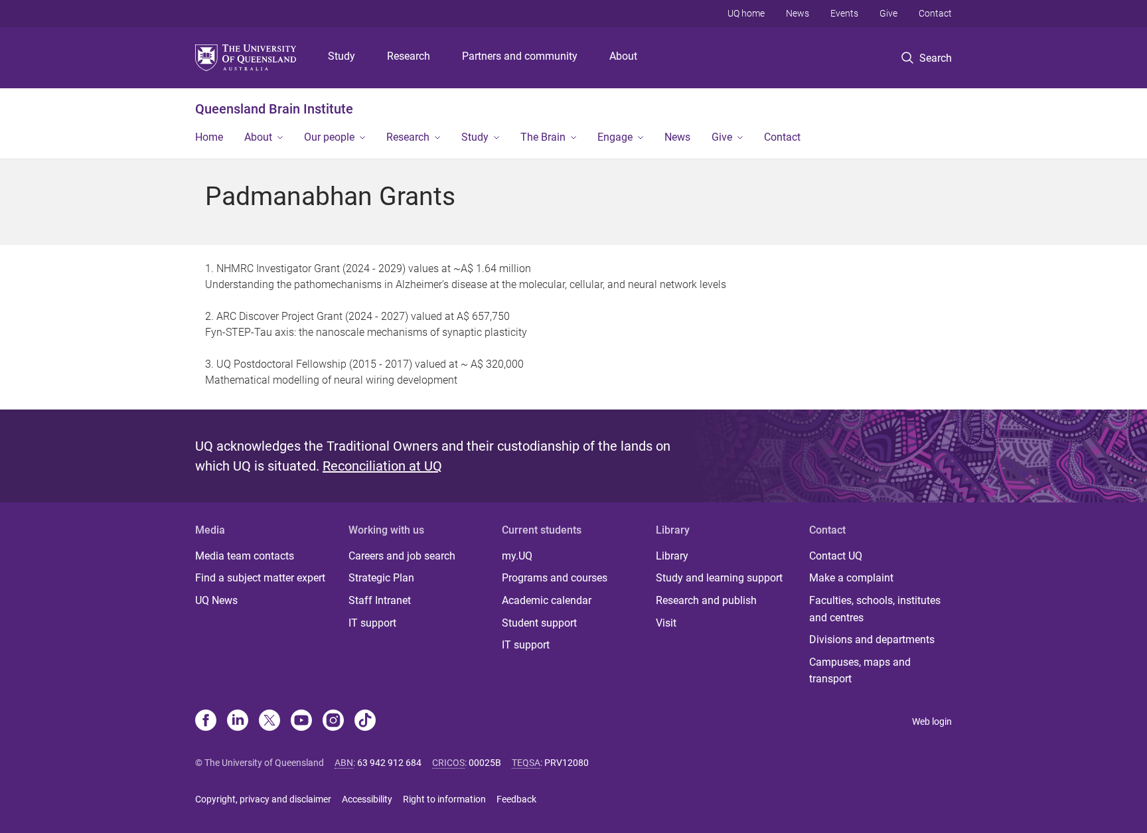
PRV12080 (566, 762)
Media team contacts (244, 556)
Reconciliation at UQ (382, 466)
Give (888, 13)
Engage (615, 137)
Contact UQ (835, 556)
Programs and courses (554, 577)
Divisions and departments (872, 639)
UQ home (746, 13)
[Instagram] (333, 721)
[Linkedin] (237, 721)
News (797, 13)
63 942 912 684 (389, 762)
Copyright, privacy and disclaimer (263, 799)
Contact (935, 13)
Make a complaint (851, 577)
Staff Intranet (379, 600)
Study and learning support (719, 577)
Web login (932, 721)
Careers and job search (401, 556)
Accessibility (367, 799)
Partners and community (519, 56)
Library (672, 556)
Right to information (444, 799)
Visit (666, 623)
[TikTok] (365, 721)
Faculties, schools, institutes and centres (875, 609)
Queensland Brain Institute (274, 109)
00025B (485, 762)
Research (408, 56)
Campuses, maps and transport (860, 671)
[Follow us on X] (269, 721)
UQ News (216, 600)
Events (844, 13)
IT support (372, 623)
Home (209, 137)
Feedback (516, 799)
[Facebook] (205, 721)
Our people (329, 137)
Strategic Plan (381, 577)
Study (341, 56)
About (623, 56)
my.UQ (517, 556)
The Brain (543, 137)
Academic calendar (546, 600)
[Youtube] (301, 721)
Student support (539, 623)
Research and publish (706, 600)
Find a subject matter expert (260, 577)
